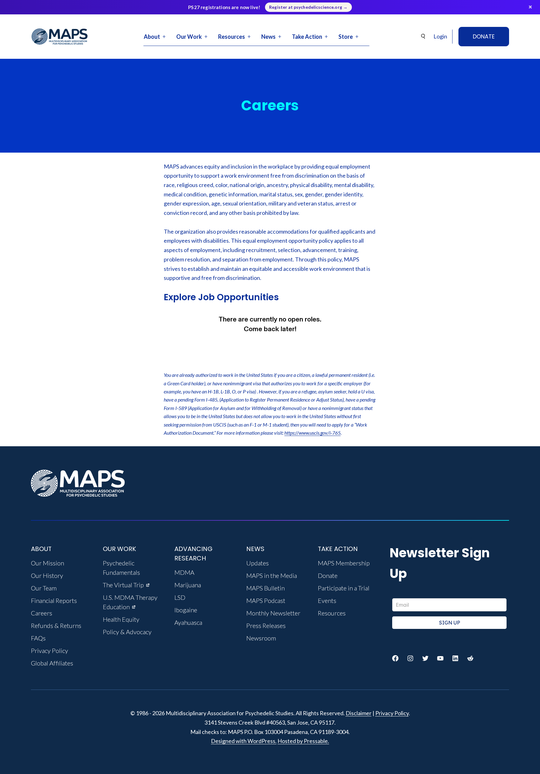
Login (440, 36)
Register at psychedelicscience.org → (308, 7)
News (268, 36)
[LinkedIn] (455, 658)
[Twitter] (425, 658)
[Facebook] (395, 658)
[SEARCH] (423, 36)
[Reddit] (470, 658)
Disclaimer (359, 713)
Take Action (307, 36)
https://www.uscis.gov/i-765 (312, 433)
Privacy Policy (392, 713)
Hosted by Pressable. (303, 740)
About (152, 36)
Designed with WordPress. (244, 740)
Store (345, 36)
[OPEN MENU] (164, 36)
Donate (484, 36)
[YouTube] (440, 658)
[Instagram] (410, 658)
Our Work (189, 36)
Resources (231, 36)
